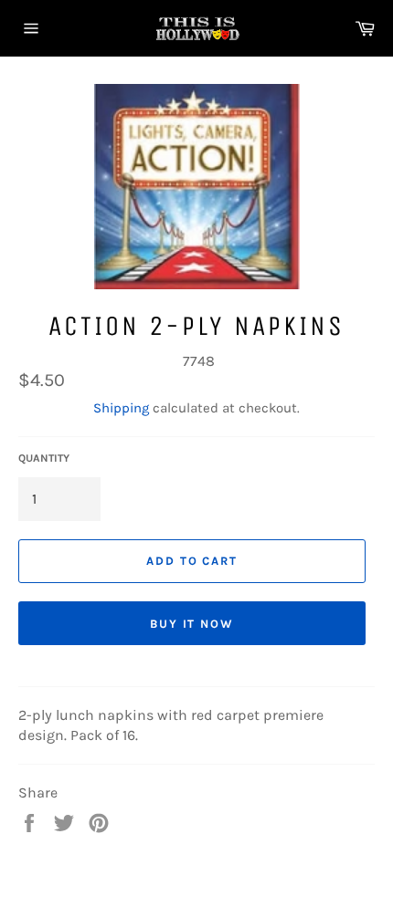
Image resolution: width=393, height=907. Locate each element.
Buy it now (192, 624)
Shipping (121, 408)
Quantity (43, 458)
